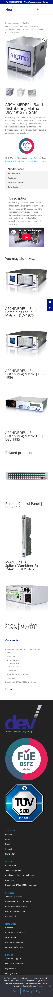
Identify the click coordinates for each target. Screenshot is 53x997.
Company (9, 834)
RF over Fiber (11, 656)
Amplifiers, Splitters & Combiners (18, 674)
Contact (8, 849)
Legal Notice (10, 968)
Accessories (11, 678)
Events (8, 844)
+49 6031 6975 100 (15, 2)
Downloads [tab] (13, 187)
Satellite (37, 161)
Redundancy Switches (15, 667)
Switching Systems (27, 26)
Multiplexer (12, 670)
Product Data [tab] (14, 173)
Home (7, 23)
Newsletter (10, 854)
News (7, 839)
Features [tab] (12, 178)
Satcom (29, 161)
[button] (43, 39)
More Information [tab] (16, 169)
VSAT (9, 652)
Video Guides (11, 937)
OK (14, 991)
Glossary (9, 927)
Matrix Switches (35, 158)
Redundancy (20, 161)
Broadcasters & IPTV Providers (18, 901)
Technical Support (13, 958)
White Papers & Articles (15, 932)
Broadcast (9, 161)
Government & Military (15, 911)
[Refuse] (49, 986)
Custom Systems (12, 916)
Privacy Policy (11, 973)
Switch (44, 161)
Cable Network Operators (16, 906)
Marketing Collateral (14, 942)
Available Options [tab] (16, 182)
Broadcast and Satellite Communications (22, 649)
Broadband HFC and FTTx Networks (20, 682)
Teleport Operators (13, 896)
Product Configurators (14, 947)
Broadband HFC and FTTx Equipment (21, 885)
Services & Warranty (14, 963)
